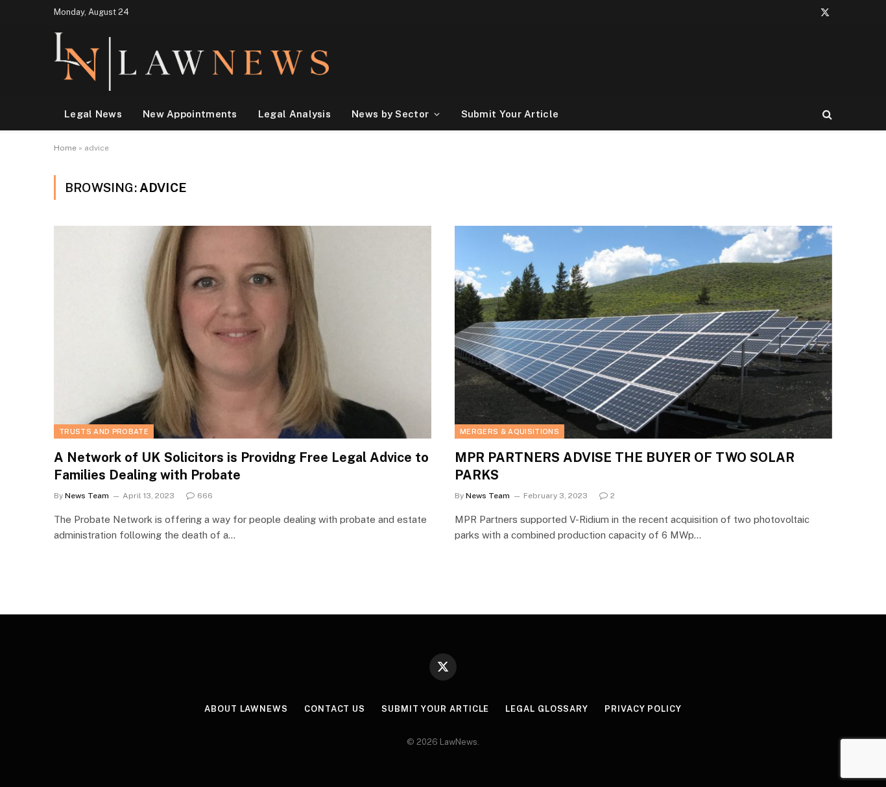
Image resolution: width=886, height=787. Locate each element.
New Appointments (190, 113)
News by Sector (390, 113)
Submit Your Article (510, 113)
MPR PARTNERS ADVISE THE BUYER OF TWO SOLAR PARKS (625, 466)
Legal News (93, 113)
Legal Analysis (294, 113)
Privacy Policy (643, 709)
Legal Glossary (546, 709)
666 (205, 495)
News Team (87, 495)
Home (65, 147)
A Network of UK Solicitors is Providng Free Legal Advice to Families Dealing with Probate (241, 466)
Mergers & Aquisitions (509, 431)
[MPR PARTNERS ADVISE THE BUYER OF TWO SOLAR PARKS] (643, 332)
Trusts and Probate (104, 431)
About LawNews (246, 709)
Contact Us (334, 709)
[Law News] (191, 61)
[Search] (826, 113)
